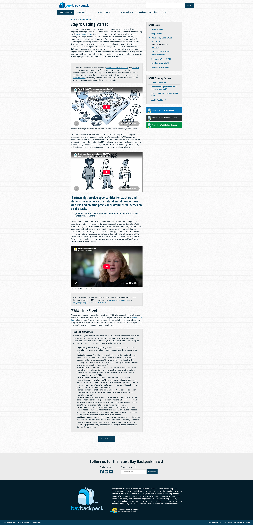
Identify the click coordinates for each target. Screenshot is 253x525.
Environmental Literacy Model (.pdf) (164, 94)
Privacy (248, 522)
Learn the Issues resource (117, 67)
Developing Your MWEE (161, 38)
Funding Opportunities (148, 12)
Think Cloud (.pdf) (159, 82)
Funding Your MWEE (160, 63)
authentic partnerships (119, 300)
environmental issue (83, 34)
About (164, 12)
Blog (209, 522)
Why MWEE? (156, 33)
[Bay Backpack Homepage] (74, 5)
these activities (79, 77)
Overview (156, 41)
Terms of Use (239, 522)
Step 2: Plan (156, 48)
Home (73, 19)
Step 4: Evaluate (158, 55)
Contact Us (217, 522)
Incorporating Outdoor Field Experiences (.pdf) (164, 87)
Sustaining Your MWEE (161, 59)
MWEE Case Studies (160, 67)
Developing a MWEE (85, 19)
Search (189, 5)
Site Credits (228, 522)
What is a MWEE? (159, 29)
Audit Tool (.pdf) (158, 100)
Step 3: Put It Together (161, 51)
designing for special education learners (90, 302)
